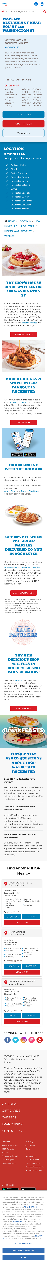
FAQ (27, 1152)
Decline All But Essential (23, 1250)
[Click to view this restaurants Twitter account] (15, 1040)
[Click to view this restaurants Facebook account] (7, 1040)
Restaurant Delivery (10, 1145)
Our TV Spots (30, 1156)
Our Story (29, 1142)
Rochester (28, 226)
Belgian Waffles (29, 323)
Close (23, 1257)
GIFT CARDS (11, 1110)
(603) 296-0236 (14, 1010)
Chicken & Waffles (18, 402)
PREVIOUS (3, 731)
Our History (30, 1145)
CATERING (10, 1104)
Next (44, 731)
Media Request (8, 1160)
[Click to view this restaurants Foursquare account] (31, 1040)
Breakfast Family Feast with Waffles (22, 567)
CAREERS (9, 1117)
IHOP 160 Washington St (18, 231)
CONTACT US (12, 1131)
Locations (25, 221)
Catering (31, 917)
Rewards (19, 680)
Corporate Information (11, 1156)
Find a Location (24, 334)
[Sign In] (36, 4)
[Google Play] (10, 1190)
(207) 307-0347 (14, 961)
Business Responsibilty (34, 1167)
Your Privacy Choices (23, 1243)
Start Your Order (23, 593)
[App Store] (28, 1190)
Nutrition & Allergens (34, 1170)
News (27, 1149)
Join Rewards (23, 708)
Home (11, 221)
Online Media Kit (9, 1163)
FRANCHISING (13, 1124)
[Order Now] (42, 4)
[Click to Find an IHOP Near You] (3, 11)
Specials (5, 1152)
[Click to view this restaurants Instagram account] (23, 1040)
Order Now (23, 422)
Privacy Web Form (32, 1163)
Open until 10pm (17, 984)
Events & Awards (32, 1160)
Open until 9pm (16, 885)
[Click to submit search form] (44, 11)
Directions (23, 114)
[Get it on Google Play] (30, 454)
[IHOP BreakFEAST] (23, 731)
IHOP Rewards (8, 1149)
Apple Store (10, 491)
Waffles (9, 236)
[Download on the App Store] (17, 454)
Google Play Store (30, 491)
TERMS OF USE (30, 1207)
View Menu (23, 133)
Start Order (23, 123)
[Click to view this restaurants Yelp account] (39, 1040)
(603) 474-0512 (14, 912)
